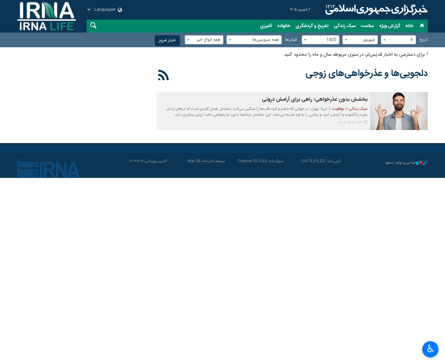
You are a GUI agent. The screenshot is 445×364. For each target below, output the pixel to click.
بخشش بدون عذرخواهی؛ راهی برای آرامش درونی (314, 99)
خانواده (283, 26)
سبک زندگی (345, 26)
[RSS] (163, 76)
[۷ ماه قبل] (399, 111)
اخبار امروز (167, 40)
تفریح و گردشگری (311, 26)
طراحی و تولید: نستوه (400, 163)
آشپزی (266, 26)
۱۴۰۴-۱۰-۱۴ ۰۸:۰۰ (350, 123)
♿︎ (430, 349)
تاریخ (423, 39)
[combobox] (398, 39)
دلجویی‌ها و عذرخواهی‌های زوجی (367, 73)
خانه (409, 26)
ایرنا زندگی (375, 9)
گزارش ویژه (389, 26)
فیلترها (291, 39)
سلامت (367, 26)
